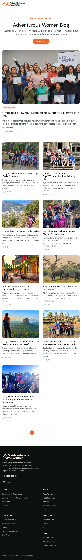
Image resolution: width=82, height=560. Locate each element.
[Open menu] (78, 4)
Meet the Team (49, 498)
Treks (4, 527)
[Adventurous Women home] (13, 4)
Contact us (47, 524)
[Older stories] (50, 432)
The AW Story (48, 494)
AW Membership (49, 505)
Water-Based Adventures (12, 531)
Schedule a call (49, 520)
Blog (44, 527)
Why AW (46, 502)
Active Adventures (9, 520)
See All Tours (7, 505)
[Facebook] (4, 482)
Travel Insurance (49, 545)
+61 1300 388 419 (10, 476)
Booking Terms (48, 538)
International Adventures (12, 494)
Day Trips (6, 502)
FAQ (44, 509)
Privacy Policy (48, 542)
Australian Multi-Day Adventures (15, 498)
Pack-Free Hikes (8, 524)
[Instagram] (9, 482)
